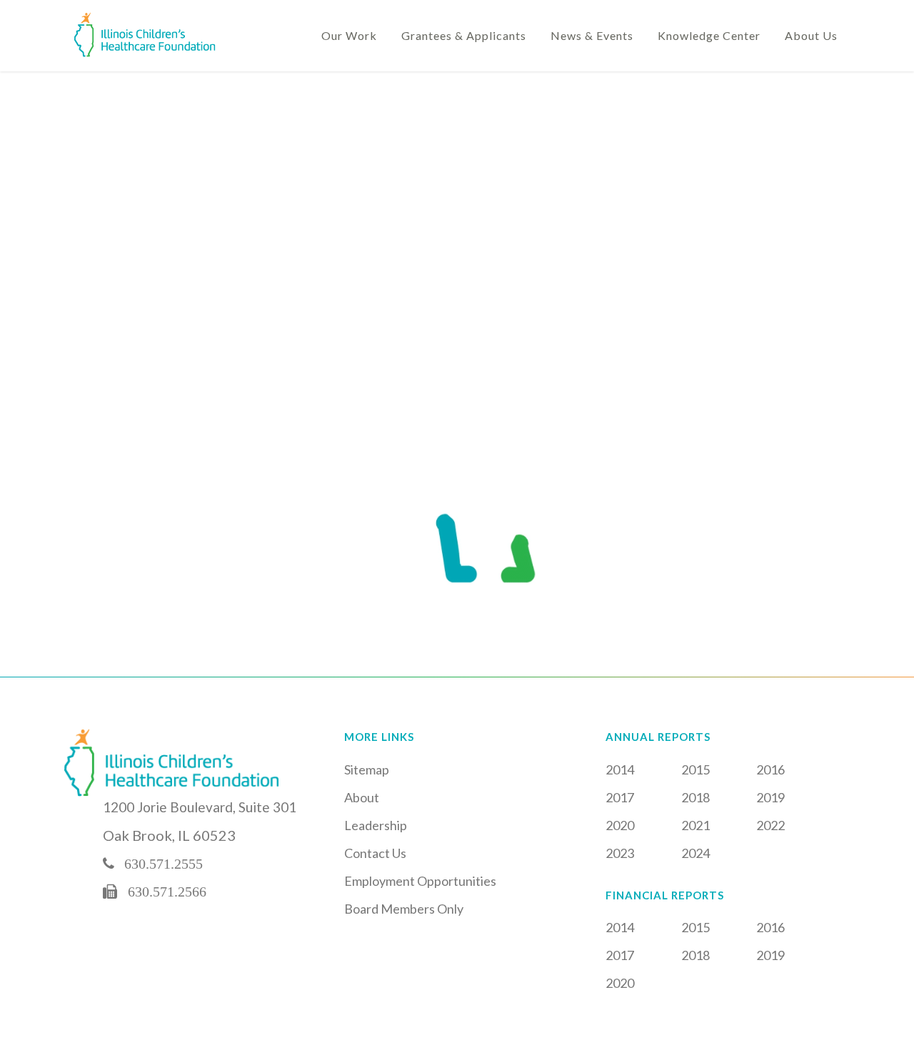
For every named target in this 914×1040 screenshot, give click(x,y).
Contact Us (375, 853)
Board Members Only (403, 909)
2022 (770, 825)
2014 (620, 769)
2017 (620, 797)
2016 (770, 769)
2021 (695, 825)
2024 (695, 853)
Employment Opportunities (420, 881)
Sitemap (366, 769)
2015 (695, 769)
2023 (620, 853)
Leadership (375, 825)
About (361, 797)
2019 (770, 797)
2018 (695, 797)
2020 (620, 825)
